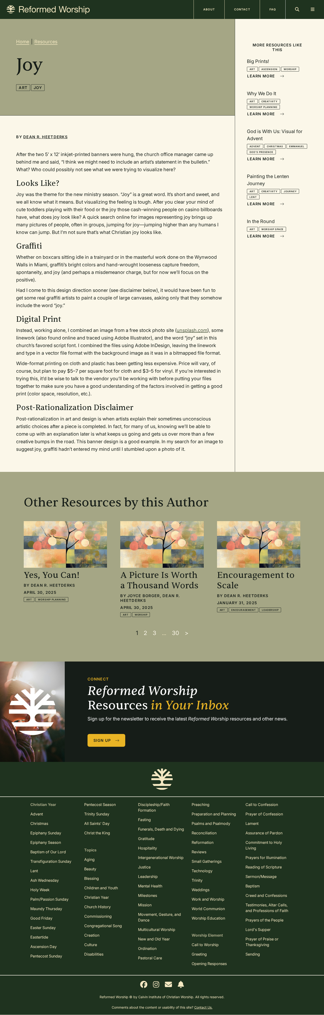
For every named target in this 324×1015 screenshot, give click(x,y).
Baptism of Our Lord (48, 852)
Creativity (269, 101)
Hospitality (147, 848)
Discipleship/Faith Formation (154, 807)
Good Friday (41, 918)
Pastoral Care (150, 958)
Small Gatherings (207, 861)
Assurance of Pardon (263, 833)
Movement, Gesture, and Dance (159, 917)
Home (22, 42)
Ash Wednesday (44, 880)
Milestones (147, 895)
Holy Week (40, 889)
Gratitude (146, 838)
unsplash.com (192, 330)
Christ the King (97, 833)
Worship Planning (263, 107)
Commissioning (98, 916)
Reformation (202, 842)
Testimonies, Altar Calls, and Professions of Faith (266, 908)
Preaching (200, 804)
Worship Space (272, 229)
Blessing (91, 878)
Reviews (199, 852)
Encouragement (243, 609)
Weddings (200, 889)
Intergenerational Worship (161, 857)
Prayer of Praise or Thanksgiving (261, 942)
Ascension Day (43, 946)
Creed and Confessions (266, 895)
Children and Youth (101, 887)
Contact (242, 9)
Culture (90, 944)
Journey (290, 191)
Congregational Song (103, 925)
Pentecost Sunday (46, 956)
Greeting (199, 954)
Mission (145, 905)
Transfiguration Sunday (50, 861)
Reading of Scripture (263, 867)
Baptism (252, 886)
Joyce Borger (143, 595)
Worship (290, 69)
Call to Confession (261, 804)
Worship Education (208, 918)
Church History (97, 906)
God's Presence (261, 152)
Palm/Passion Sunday (49, 899)
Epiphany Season (45, 842)
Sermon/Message (261, 876)
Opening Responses (209, 963)
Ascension (269, 69)
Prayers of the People (264, 920)
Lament (252, 823)
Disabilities (93, 954)
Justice (144, 867)
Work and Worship (208, 899)
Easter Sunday (43, 927)
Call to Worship (205, 944)
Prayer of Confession (264, 814)
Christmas (275, 146)
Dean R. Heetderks (45, 136)
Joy (38, 87)
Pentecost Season (100, 804)
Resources (45, 42)
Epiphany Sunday (45, 833)
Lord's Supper (258, 929)
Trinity (197, 880)
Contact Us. (203, 1007)
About (209, 9)
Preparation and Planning (214, 814)
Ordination (147, 948)
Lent (253, 197)
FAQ (272, 9)
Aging (89, 859)
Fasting (144, 819)
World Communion (208, 908)
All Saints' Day (97, 823)
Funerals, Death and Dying (161, 829)
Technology (202, 870)
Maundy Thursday (46, 908)
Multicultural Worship (156, 929)
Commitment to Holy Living (263, 845)
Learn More (261, 76)
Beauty (90, 869)
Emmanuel (296, 146)
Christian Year (96, 897)
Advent (255, 146)
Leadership (270, 609)
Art (23, 87)
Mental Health (150, 886)
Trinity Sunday (96, 814)
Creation (91, 935)
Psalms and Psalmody (211, 823)
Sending (252, 954)
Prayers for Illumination (265, 857)
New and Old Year (154, 939)
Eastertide (39, 937)
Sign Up (102, 740)
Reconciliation (204, 833)
